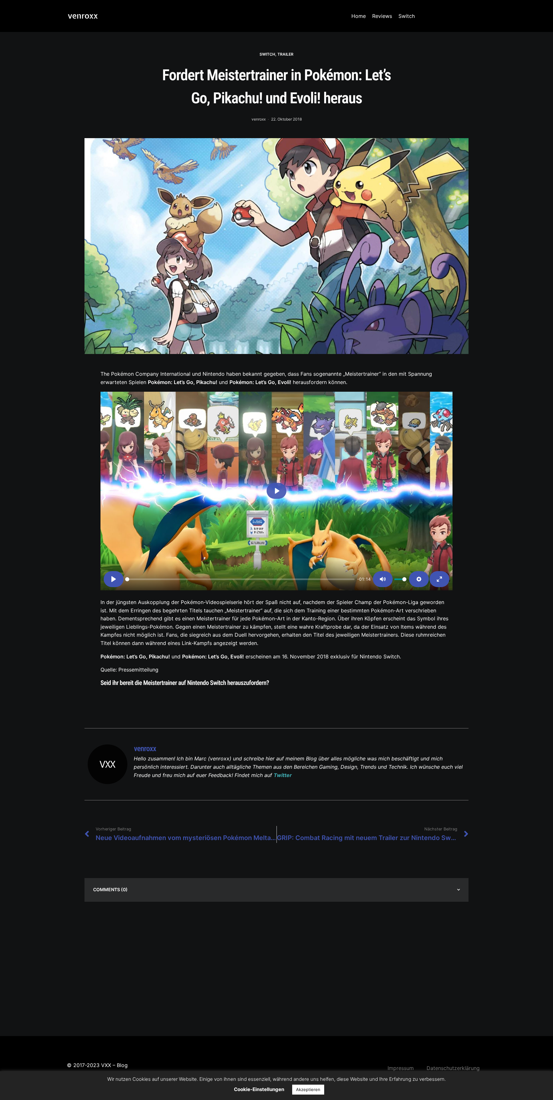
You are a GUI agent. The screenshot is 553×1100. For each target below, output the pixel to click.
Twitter (283, 775)
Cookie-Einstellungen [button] (259, 1089)
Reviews (382, 16)
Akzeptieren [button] (308, 1089)
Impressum (401, 1068)
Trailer (285, 54)
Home (358, 16)
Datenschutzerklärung (453, 1068)
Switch (406, 16)
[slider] (240, 579)
